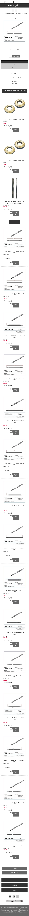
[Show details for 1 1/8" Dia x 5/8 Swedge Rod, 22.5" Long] (14, 662)
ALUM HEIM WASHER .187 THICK (14, 119)
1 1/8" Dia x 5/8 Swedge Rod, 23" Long (14, 718)
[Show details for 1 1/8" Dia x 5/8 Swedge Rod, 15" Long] (14, 619)
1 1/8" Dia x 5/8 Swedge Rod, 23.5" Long (14, 761)
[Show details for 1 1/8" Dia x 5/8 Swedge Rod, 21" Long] (14, 492)
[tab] (14, 61)
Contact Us (14, 68)
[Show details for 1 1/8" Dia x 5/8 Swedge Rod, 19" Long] (14, 449)
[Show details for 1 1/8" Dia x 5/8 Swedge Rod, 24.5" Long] (14, 831)
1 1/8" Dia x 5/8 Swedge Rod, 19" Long (14, 464)
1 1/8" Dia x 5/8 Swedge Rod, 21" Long (14, 506)
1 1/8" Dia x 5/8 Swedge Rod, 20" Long (14, 379)
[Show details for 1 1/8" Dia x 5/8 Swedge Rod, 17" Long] (14, 280)
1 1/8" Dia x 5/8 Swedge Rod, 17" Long (14, 294)
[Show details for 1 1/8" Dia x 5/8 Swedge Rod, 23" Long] (14, 704)
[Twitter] (10, 897)
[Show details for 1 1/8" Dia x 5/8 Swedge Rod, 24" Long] (14, 789)
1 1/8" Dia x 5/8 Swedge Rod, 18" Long (14, 421)
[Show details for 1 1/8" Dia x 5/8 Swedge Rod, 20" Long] (14, 365)
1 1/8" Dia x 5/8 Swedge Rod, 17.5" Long (14, 336)
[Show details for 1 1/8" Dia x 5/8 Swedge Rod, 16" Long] (14, 237)
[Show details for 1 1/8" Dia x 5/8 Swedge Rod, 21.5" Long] (14, 534)
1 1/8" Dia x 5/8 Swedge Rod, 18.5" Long (14, 591)
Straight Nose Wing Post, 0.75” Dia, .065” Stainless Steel (14, 202)
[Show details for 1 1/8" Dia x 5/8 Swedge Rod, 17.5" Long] (14, 322)
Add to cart (16, 56)
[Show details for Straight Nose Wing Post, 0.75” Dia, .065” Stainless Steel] (14, 188)
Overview (14, 62)
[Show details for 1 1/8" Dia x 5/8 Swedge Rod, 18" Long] (14, 407)
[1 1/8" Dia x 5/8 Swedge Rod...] (13, 10)
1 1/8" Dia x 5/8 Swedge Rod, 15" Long (14, 633)
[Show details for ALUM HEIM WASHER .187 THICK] (14, 106)
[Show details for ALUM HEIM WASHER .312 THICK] (14, 147)
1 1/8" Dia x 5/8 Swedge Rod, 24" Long (14, 803)
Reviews (14, 65)
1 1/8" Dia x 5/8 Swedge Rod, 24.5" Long (14, 845)
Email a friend (14, 43)
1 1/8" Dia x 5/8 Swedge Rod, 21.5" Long (14, 548)
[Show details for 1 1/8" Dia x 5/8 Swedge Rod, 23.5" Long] (14, 746)
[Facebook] (14, 897)
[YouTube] (17, 897)
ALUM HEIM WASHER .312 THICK (14, 161)
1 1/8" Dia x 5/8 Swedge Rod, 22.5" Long (14, 676)
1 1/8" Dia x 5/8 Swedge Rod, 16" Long (14, 251)
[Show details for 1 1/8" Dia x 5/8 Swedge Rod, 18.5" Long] (14, 577)
